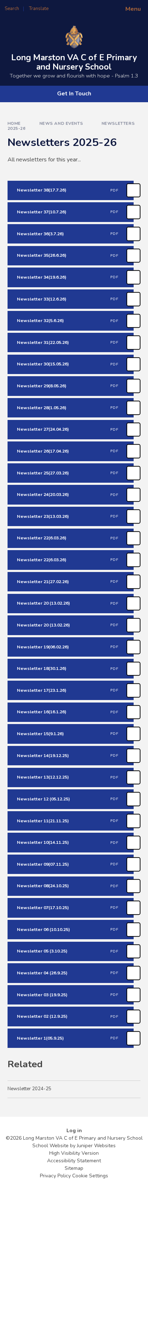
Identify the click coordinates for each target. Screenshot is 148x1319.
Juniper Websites (96, 1145)
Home (14, 123)
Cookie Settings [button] (90, 1175)
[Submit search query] (87, 6)
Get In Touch (74, 94)
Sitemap (74, 1168)
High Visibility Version (74, 1153)
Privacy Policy (55, 1175)
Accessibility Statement (74, 1160)
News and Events (61, 123)
